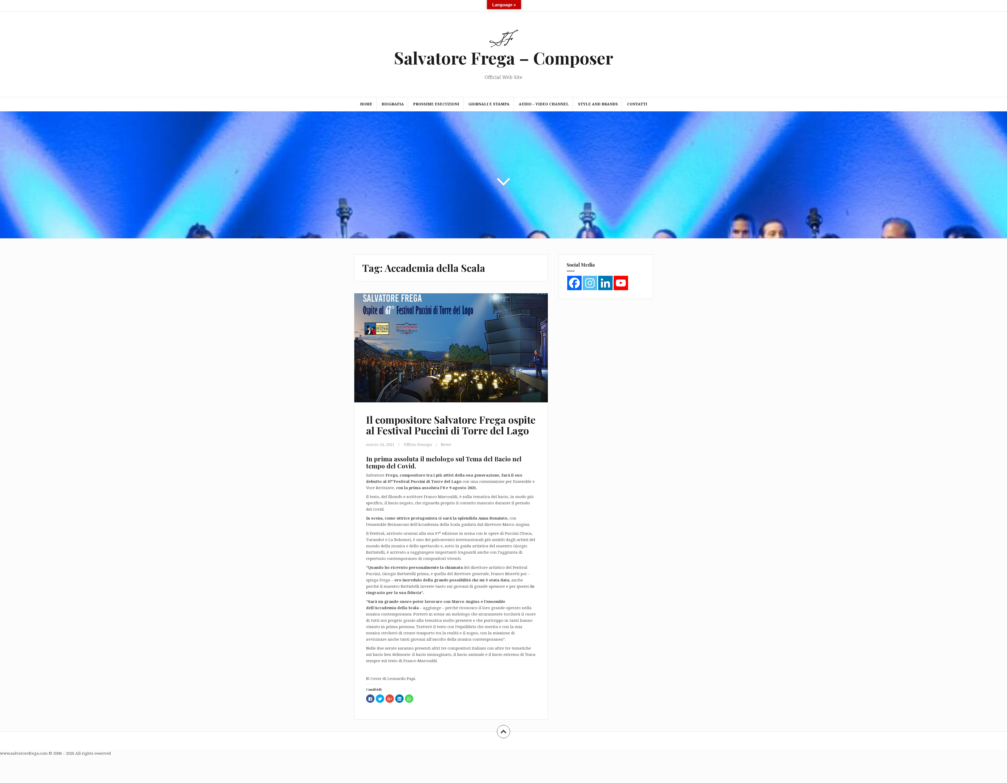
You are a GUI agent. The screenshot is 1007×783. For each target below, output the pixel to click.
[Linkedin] (605, 283)
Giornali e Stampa (489, 103)
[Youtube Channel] (621, 283)
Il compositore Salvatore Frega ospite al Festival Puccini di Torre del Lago (450, 425)
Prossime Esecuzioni (436, 103)
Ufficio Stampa (418, 444)
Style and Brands (598, 103)
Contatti (637, 103)
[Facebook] (574, 283)
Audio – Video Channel (544, 103)
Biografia (393, 103)
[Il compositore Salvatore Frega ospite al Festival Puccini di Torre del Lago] (450, 351)
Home (366, 103)
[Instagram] (590, 283)
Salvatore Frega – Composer (503, 57)
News (446, 444)
